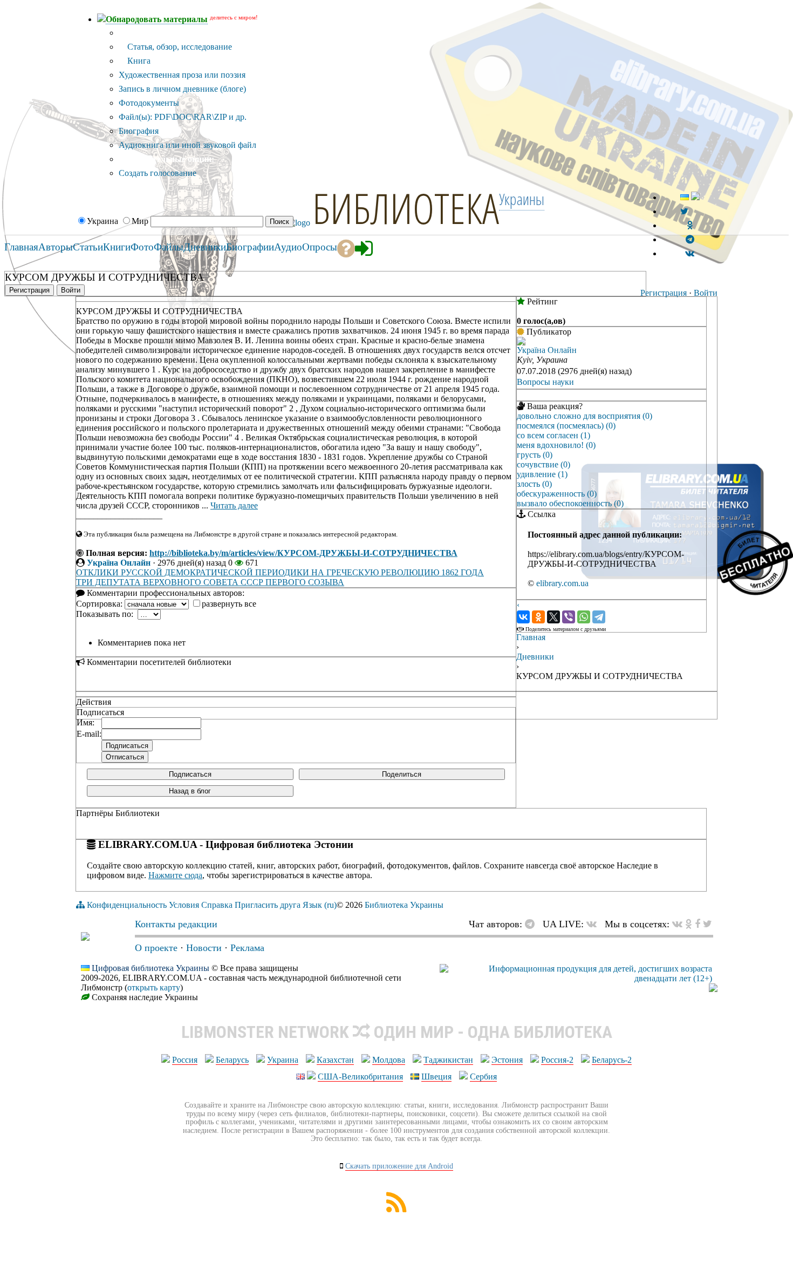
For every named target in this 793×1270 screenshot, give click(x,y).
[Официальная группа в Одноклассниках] (690, 225)
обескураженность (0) (557, 493)
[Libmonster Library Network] (713, 989)
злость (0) (534, 483)
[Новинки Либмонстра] (688, 924)
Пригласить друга (267, 904)
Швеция (436, 1076)
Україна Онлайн (119, 562)
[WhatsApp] (583, 616)
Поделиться (401, 774)
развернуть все (229, 603)
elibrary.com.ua (562, 583)
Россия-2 (557, 1059)
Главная (530, 637)
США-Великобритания (360, 1076)
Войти (705, 292)
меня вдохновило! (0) (556, 445)
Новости (204, 947)
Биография (139, 130)
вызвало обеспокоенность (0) (570, 503)
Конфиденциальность (127, 904)
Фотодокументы (149, 102)
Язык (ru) (320, 904)
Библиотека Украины (404, 904)
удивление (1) (542, 474)
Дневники (535, 656)
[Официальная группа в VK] (689, 253)
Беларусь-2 (612, 1059)
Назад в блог (190, 791)
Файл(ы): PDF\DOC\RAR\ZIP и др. (183, 116)
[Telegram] (598, 616)
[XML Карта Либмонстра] (396, 1209)
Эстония (507, 1059)
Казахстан (335, 1059)
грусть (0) (534, 454)
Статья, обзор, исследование (178, 46)
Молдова (388, 1059)
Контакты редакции (176, 924)
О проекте (156, 947)
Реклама (247, 947)
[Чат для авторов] (532, 924)
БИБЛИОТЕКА (405, 207)
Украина (282, 1059)
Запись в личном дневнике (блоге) (182, 88)
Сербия (483, 1076)
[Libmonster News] (707, 924)
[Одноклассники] (538, 616)
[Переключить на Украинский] (684, 197)
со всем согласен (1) (553, 435)
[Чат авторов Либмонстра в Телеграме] (690, 239)
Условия (184, 904)
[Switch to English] (695, 197)
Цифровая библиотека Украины (150, 968)
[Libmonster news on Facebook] (697, 924)
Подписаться (190, 774)
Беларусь (232, 1059)
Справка (217, 904)
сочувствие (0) (543, 464)
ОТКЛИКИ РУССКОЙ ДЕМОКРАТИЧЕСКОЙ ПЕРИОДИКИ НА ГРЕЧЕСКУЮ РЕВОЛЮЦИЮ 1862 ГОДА (280, 572)
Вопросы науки (545, 381)
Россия (184, 1059)
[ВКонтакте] (523, 616)
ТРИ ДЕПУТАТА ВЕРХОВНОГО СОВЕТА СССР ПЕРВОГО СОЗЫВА (210, 582)
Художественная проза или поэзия (182, 74)
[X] (553, 616)
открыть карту (153, 987)
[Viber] (568, 616)
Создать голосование (157, 173)
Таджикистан (448, 1059)
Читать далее (234, 505)
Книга (138, 60)
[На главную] (85, 937)
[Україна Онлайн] (521, 342)
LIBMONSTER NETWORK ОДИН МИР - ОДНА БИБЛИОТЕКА (396, 1032)
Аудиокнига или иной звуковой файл (187, 145)
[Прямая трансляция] (594, 924)
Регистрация (663, 292)
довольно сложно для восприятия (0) (584, 415)
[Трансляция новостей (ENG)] (684, 211)
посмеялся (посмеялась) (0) (566, 425)
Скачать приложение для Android (399, 1166)
